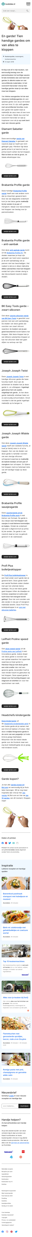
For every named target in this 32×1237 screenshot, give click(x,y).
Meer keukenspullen (7, 1193)
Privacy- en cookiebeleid (8, 1220)
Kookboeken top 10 (7, 1181)
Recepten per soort (7, 1171)
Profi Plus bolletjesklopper (15, 575)
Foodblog (4, 1198)
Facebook (3, 843)
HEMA (23, 1151)
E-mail (13, 843)
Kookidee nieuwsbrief (7, 1215)
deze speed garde (12, 649)
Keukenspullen (10, 56)
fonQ (20, 1157)
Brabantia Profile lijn (15, 253)
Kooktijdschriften (6, 1203)
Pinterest (6, 843)
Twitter (9, 843)
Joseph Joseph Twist (15, 377)
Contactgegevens (7, 1222)
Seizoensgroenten (7, 1176)
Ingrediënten (5, 1174)
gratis (11, 1096)
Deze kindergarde (9, 721)
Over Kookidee (6, 1212)
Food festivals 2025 (7, 1195)
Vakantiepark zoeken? (8, 1225)
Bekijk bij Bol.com (10, 176)
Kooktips (4, 1184)
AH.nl (11, 1157)
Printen (17, 843)
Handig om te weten (7, 1206)
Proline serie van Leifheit (12, 651)
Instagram (7, 1232)
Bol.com (9, 1152)
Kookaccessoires (10, 59)
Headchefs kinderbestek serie (16, 724)
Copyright (4, 1217)
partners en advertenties (20, 1143)
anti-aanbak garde (17, 250)
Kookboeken (5, 1179)
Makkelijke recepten (7, 1169)
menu (28, 5)
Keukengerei (19, 56)
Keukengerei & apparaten (9, 1190)
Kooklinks (4, 1201)
